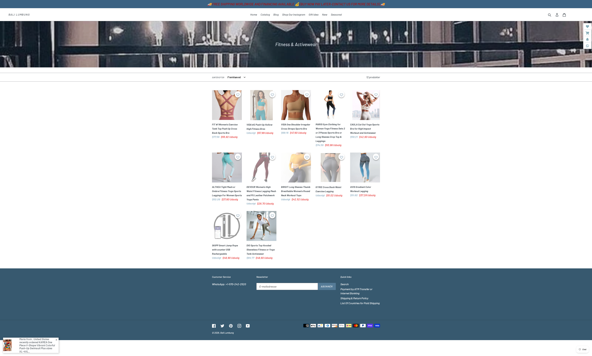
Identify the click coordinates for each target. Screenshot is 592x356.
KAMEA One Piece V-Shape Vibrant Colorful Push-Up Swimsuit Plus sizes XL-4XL (37, 346)
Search (344, 284)
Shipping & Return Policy (354, 298)
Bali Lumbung (19, 14)
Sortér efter (218, 77)
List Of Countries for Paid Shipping (360, 303)
